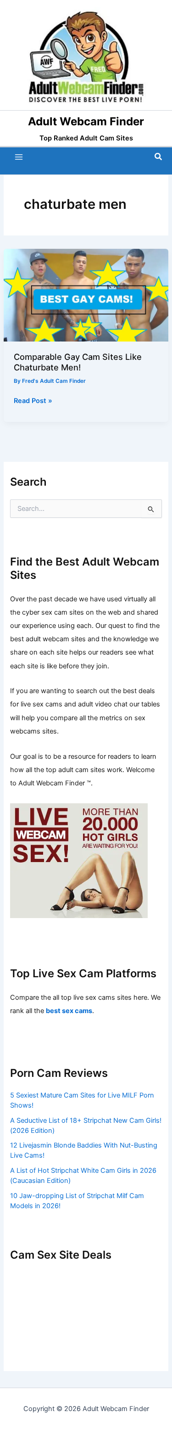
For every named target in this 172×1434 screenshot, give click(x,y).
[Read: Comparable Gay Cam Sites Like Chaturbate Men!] (86, 295)
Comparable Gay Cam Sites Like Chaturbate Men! (78, 362)
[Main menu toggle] (18, 157)
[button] (159, 156)
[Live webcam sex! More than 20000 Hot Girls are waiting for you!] (79, 860)
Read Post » (33, 401)
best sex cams (69, 1011)
